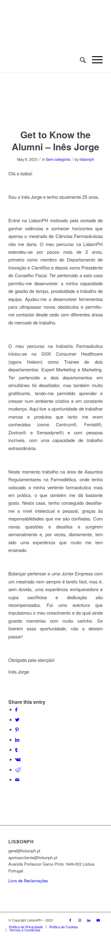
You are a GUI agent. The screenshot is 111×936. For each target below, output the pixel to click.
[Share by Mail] (17, 779)
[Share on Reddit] (18, 769)
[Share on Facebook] (16, 709)
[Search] (80, 59)
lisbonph (87, 159)
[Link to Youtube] (98, 920)
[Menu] (94, 59)
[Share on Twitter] (17, 719)
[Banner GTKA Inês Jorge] (55, 103)
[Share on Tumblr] (16, 749)
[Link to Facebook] (70, 920)
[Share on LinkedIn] (17, 739)
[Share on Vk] (18, 759)
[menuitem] (80, 59)
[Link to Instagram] (79, 920)
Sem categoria (58, 159)
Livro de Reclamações (28, 881)
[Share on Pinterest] (17, 729)
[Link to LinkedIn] (88, 920)
